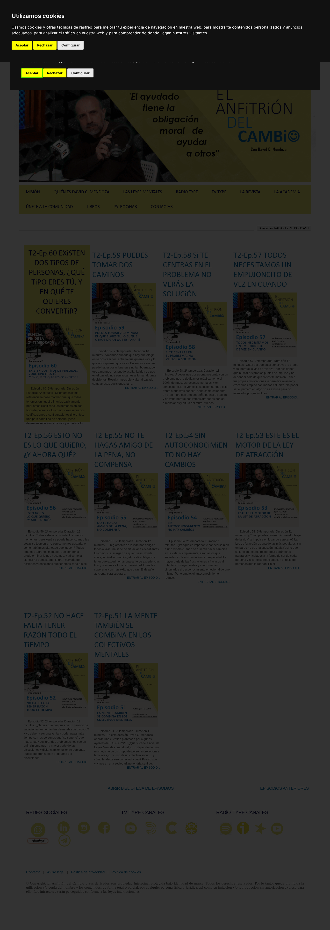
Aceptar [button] (31, 73)
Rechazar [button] (55, 73)
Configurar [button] (80, 73)
